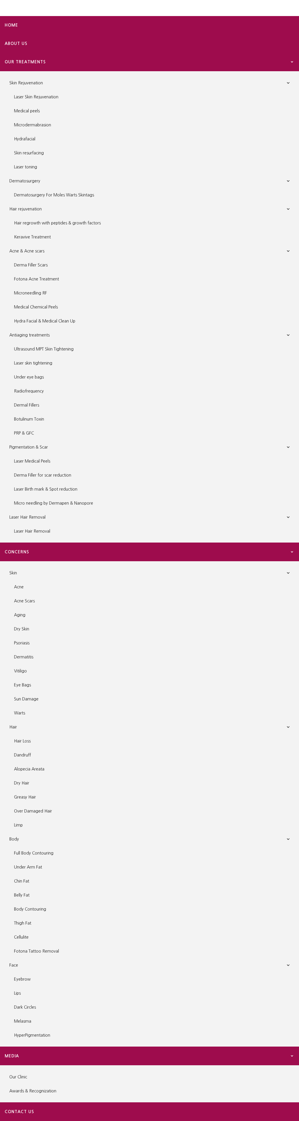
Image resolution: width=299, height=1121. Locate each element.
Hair (13, 727)
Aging (19, 615)
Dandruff (22, 755)
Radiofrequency (29, 391)
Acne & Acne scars (26, 251)
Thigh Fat (22, 923)
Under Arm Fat (28, 867)
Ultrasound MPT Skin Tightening (44, 349)
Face (13, 965)
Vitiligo (20, 671)
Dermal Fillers (26, 405)
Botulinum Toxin (29, 419)
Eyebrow (22, 979)
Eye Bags (22, 685)
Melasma (22, 1021)
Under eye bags (29, 377)
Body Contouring (30, 909)
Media (12, 1056)
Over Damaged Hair (33, 811)
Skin (13, 573)
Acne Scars (24, 601)
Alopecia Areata (29, 769)
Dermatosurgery (24, 181)
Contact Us (19, 1112)
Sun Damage (26, 699)
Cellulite (21, 937)
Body (14, 839)
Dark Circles (25, 1007)
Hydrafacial (24, 139)
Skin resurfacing (29, 153)
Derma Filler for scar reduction (42, 475)
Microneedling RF (30, 293)
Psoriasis (21, 643)
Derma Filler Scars (31, 265)
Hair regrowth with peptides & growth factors (57, 223)
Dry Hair (21, 783)
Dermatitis (23, 657)
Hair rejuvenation (25, 209)
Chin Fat (21, 881)
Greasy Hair (25, 797)
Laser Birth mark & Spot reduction (45, 489)
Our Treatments (25, 62)
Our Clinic (18, 1077)
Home (11, 25)
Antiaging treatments (29, 335)
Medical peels (27, 111)
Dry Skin (21, 629)
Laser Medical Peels (32, 461)
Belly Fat (21, 895)
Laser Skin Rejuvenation (36, 97)
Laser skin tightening (33, 363)
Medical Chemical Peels (36, 307)
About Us (16, 43)
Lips (17, 993)
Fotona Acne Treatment (36, 279)
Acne (19, 587)
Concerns (17, 552)
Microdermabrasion (32, 125)
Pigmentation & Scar (28, 447)
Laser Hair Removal (27, 517)
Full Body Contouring (33, 853)
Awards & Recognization (32, 1091)
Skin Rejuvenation (26, 83)
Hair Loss (22, 741)
